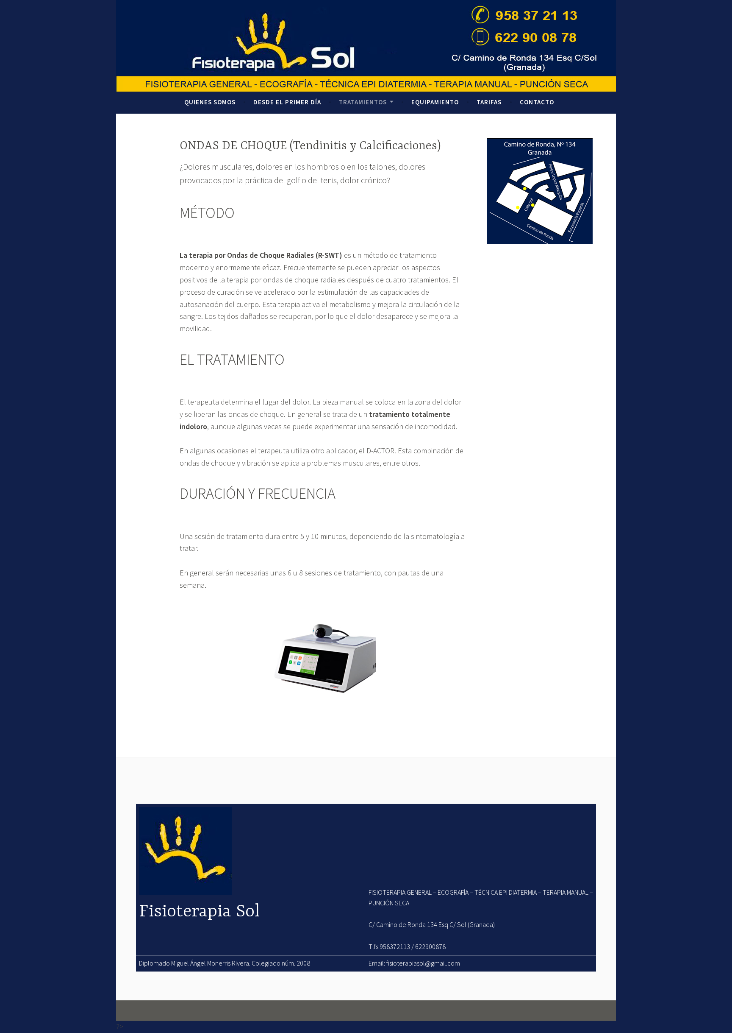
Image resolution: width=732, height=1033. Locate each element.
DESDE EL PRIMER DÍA (287, 102)
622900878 (430, 946)
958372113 (395, 946)
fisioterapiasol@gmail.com (423, 963)
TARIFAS (489, 102)
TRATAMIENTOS (363, 102)
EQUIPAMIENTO (435, 102)
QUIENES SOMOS (210, 102)
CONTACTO (537, 102)
